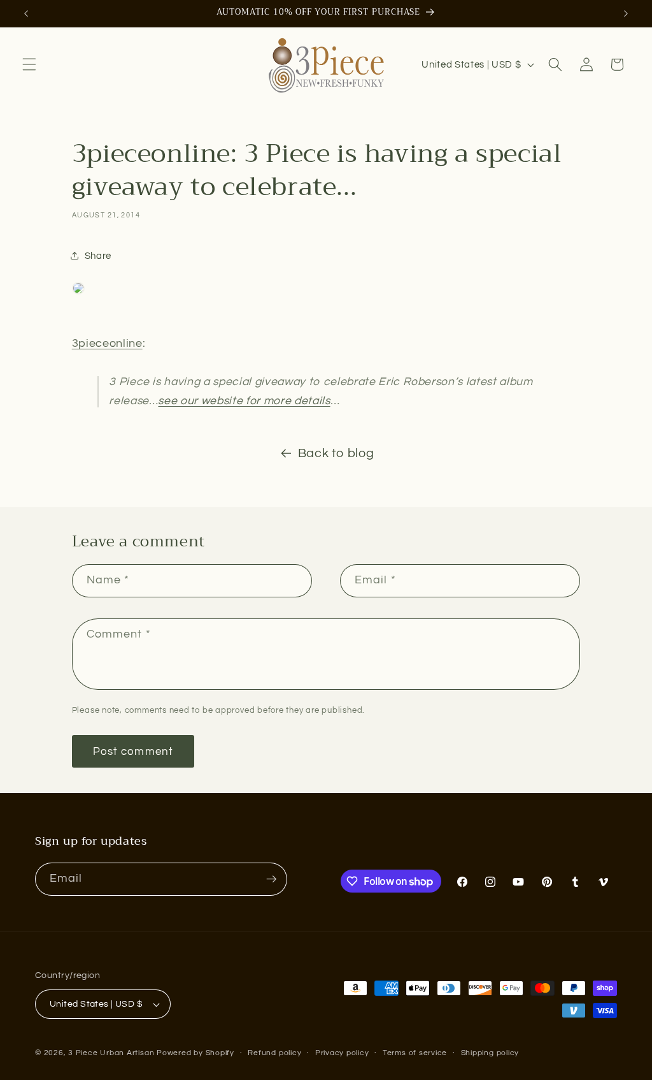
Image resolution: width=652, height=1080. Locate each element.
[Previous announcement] (26, 13)
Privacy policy (342, 1053)
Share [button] (98, 256)
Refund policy (274, 1053)
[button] (29, 64)
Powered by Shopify (195, 1053)
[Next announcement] (626, 13)
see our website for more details (244, 401)
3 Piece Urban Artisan (111, 1053)
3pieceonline (107, 343)
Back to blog (336, 453)
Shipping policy (490, 1053)
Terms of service (415, 1053)
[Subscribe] (271, 879)
